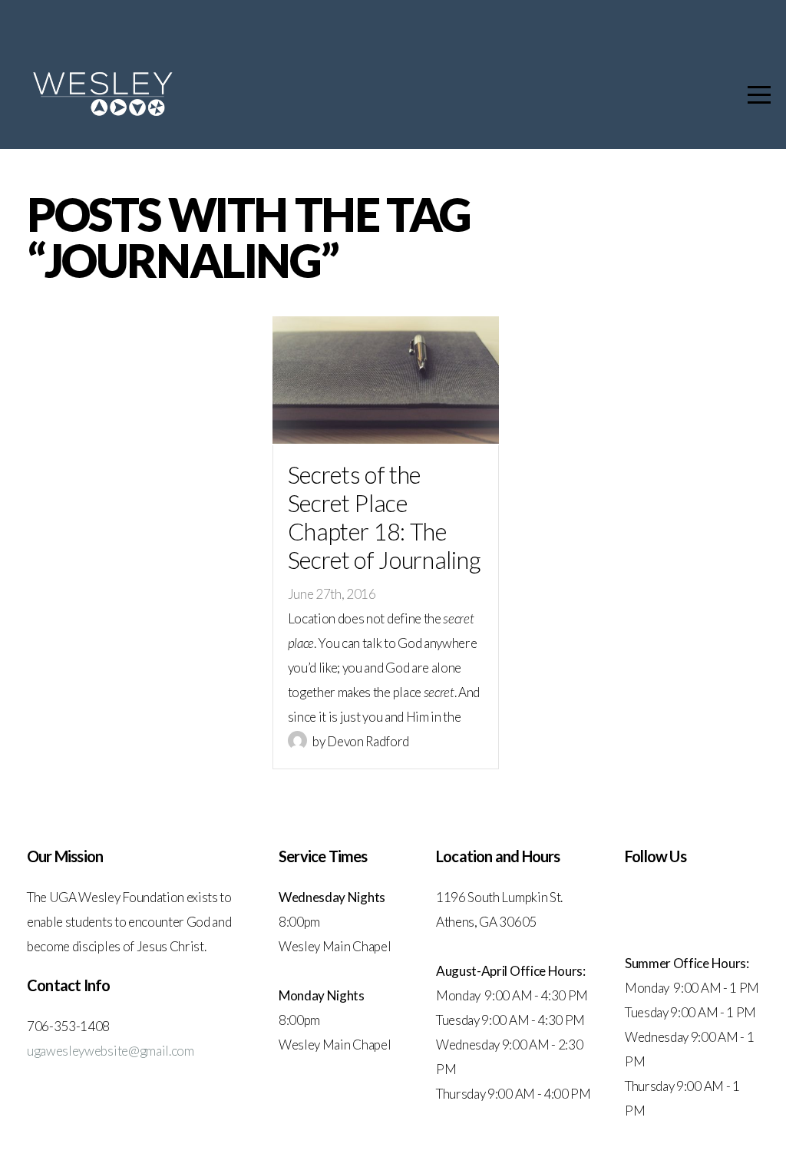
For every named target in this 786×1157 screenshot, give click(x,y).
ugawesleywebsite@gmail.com (110, 1051)
